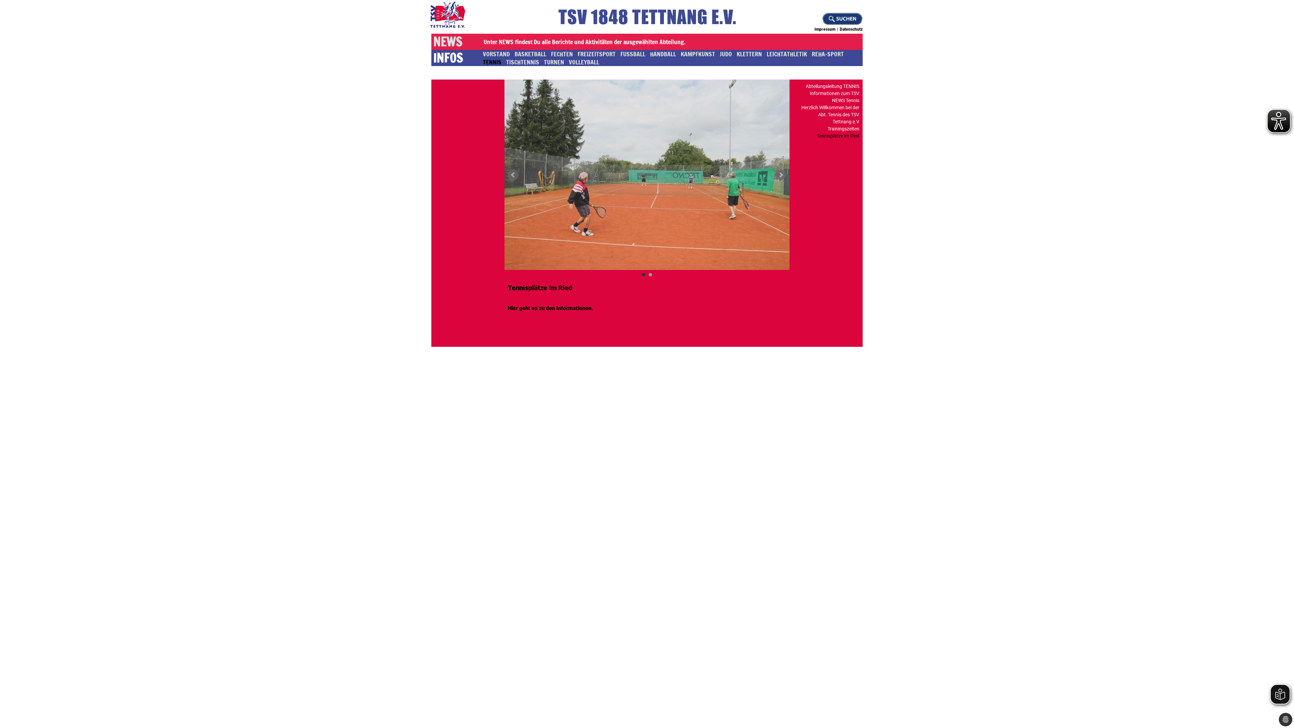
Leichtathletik (787, 54)
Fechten (562, 54)
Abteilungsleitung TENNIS (832, 86)
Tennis (492, 62)
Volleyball (584, 62)
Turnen (554, 62)
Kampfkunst (698, 54)
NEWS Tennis (845, 100)
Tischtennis (522, 62)
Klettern (749, 54)
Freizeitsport (597, 54)
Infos (448, 58)
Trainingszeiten (843, 128)
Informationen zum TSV (834, 93)
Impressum (824, 29)
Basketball (530, 54)
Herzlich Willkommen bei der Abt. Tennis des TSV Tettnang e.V (830, 114)
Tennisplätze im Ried (838, 136)
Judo (726, 54)
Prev (513, 175)
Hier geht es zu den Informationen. (550, 308)
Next (780, 175)
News (447, 42)
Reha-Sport (828, 54)
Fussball (632, 54)
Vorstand (496, 54)
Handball (663, 54)
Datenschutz (851, 29)
